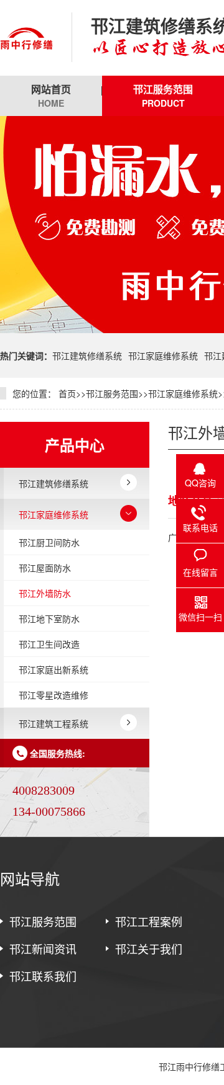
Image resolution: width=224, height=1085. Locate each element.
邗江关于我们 (148, 948)
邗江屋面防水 (45, 567)
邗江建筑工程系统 (53, 723)
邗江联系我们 (43, 976)
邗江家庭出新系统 (53, 669)
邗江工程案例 (148, 921)
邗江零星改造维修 (53, 695)
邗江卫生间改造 (49, 644)
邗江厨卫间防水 (49, 542)
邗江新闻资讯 (43, 948)
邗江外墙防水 (45, 593)
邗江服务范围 (163, 95)
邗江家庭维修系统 (163, 355)
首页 (67, 393)
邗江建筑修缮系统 (87, 355)
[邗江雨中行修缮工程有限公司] (26, 37)
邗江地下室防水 (49, 618)
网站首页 (51, 95)
